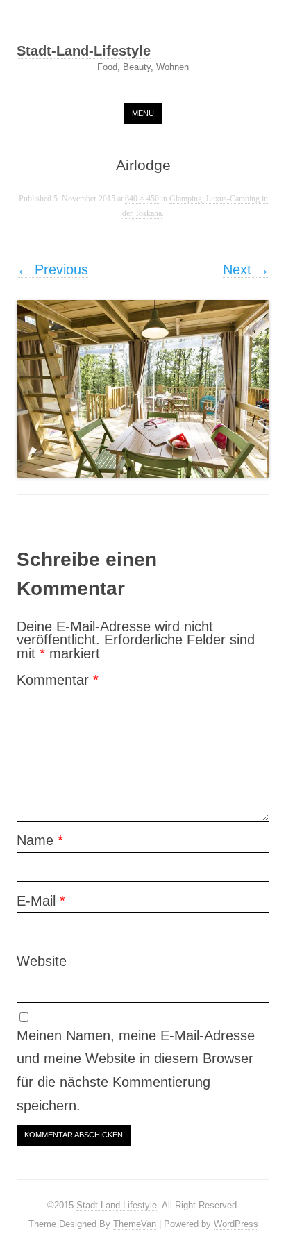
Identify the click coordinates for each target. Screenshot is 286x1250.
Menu (143, 113)
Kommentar (58, 680)
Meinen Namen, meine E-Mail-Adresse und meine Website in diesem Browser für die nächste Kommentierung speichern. (136, 1070)
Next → (246, 269)
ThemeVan (134, 1224)
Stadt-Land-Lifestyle (84, 51)
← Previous (52, 269)
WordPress (236, 1224)
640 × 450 (142, 198)
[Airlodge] (143, 389)
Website (42, 961)
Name (40, 840)
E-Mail (41, 900)
